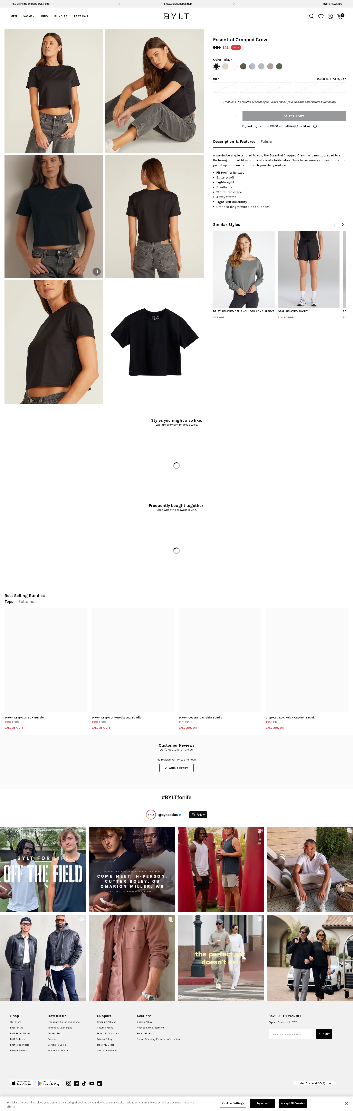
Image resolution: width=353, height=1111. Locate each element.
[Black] (216, 66)
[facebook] (76, 1083)
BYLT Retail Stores (20, 1033)
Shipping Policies (106, 1022)
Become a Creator (58, 1050)
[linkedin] (99, 1083)
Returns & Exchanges (60, 1027)
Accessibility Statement (150, 1027)
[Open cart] (339, 16)
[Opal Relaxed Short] (309, 269)
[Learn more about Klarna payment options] (315, 126)
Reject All (262, 1103)
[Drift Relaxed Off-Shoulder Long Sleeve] (244, 269)
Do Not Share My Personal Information (158, 1039)
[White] (234, 66)
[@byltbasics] (151, 815)
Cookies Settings (233, 1103)
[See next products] (343, 224)
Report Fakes (144, 1033)
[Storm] (252, 66)
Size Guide (322, 79)
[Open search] (311, 16)
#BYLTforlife (176, 797)
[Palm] (279, 66)
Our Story (15, 1022)
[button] (53, 91)
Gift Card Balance (107, 1050)
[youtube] (91, 1083)
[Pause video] (97, 272)
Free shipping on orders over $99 (176, 3)
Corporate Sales (57, 1044)
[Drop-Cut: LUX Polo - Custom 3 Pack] (307, 660)
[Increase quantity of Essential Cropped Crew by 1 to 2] (236, 116)
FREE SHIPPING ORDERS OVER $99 (30, 3)
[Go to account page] (330, 16)
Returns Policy (105, 1027)
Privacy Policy (104, 1039)
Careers (52, 1039)
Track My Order (105, 1044)
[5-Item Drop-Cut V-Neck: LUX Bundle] (133, 660)
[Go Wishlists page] (321, 16)
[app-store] (21, 1083)
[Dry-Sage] (270, 66)
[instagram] (68, 1083)
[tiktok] (84, 1083)
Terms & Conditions (108, 1033)
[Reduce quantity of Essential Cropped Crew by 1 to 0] (216, 116)
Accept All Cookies (293, 1103)
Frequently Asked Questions (64, 1022)
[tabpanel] (279, 181)
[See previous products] (334, 224)
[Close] (346, 1103)
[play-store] (48, 1083)
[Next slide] (234, 4)
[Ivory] (225, 66)
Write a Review (181, 769)
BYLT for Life (16, 1027)
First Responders (19, 1044)
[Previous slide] (119, 4)
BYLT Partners (17, 1039)
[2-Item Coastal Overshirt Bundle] (220, 660)
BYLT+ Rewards (332, 3)
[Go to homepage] (176, 16)
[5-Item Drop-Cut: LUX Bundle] (45, 660)
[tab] (234, 142)
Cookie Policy (144, 1022)
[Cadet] (261, 66)
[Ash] (243, 66)
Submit (324, 1034)
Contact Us (54, 1033)
